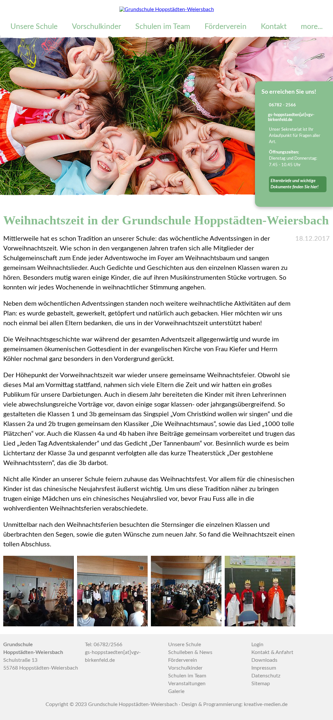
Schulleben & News (190, 652)
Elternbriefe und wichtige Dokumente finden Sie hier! (294, 184)
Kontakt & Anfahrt (272, 652)
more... (312, 26)
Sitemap (260, 683)
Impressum (263, 668)
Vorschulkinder (96, 26)
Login (257, 644)
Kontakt (273, 26)
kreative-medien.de (265, 704)
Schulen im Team (162, 26)
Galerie (176, 691)
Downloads (264, 660)
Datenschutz (265, 675)
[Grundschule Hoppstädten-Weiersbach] (166, 9)
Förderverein (225, 26)
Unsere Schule (34, 26)
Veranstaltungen (187, 683)
